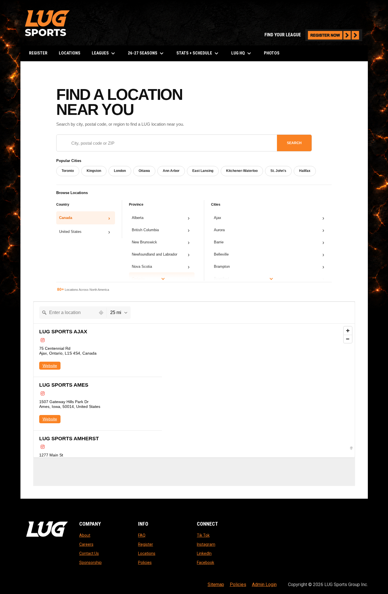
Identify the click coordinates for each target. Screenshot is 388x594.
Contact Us (89, 553)
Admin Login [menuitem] (264, 584)
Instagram (206, 544)
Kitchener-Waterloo (241, 170)
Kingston (94, 170)
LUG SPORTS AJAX (63, 331)
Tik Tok (203, 535)
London (120, 170)
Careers (86, 544)
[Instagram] (42, 340)
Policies (145, 562)
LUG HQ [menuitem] (242, 53)
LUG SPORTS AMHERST (69, 438)
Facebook (205, 562)
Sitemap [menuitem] (216, 584)
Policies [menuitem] (238, 584)
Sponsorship (90, 562)
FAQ (141, 535)
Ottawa (144, 170)
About (84, 535)
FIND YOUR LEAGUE (313, 34)
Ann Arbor (171, 170)
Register (145, 544)
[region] (258, 390)
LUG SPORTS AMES (63, 385)
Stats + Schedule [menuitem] (198, 53)
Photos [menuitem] (271, 53)
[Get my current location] (101, 312)
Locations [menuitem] (69, 53)
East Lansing (202, 170)
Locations (146, 553)
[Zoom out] (348, 339)
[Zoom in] (348, 331)
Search (294, 143)
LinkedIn (204, 553)
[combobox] (67, 312)
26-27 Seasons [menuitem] (146, 53)
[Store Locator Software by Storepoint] (351, 448)
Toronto (68, 170)
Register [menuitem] (38, 53)
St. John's (278, 170)
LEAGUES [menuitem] (104, 53)
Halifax (304, 170)
